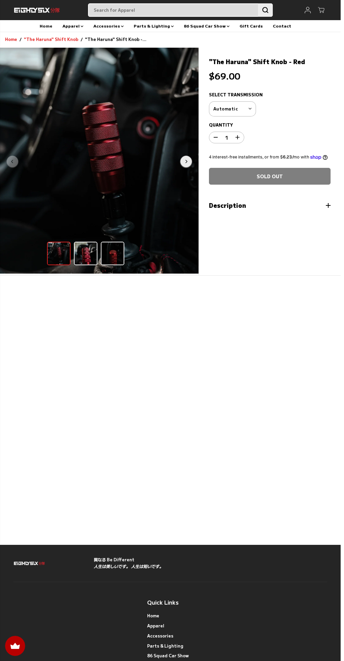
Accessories (107, 26)
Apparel (71, 26)
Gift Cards (251, 26)
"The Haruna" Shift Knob (51, 39)
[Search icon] (265, 10)
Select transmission (236, 95)
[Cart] (321, 10)
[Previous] (12, 161)
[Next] (186, 161)
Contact (282, 26)
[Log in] (308, 10)
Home (46, 26)
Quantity (221, 125)
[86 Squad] (36, 10)
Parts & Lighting (152, 26)
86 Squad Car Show (205, 26)
